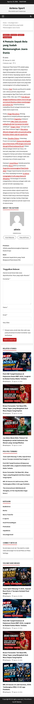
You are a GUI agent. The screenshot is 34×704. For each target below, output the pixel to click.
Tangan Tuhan (15, 127)
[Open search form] (30, 16)
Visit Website (9, 237)
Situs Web (6, 322)
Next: (14, 257)
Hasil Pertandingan (17, 369)
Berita (5, 510)
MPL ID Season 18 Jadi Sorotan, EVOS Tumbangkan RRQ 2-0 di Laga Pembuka (17, 686)
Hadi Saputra (7, 381)
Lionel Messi (13, 163)
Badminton (6, 35)
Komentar (6, 279)
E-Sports (6, 519)
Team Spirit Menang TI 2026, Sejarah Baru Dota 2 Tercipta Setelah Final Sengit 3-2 (17, 591)
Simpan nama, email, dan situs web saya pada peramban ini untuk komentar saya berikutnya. (18, 332)
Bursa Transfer (9, 401)
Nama (5, 307)
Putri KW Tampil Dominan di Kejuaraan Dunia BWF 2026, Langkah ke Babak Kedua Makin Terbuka (17, 376)
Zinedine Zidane (13, 138)
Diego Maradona (13, 114)
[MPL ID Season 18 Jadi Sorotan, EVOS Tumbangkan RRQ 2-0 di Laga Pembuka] (17, 672)
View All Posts (24, 237)
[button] (3, 16)
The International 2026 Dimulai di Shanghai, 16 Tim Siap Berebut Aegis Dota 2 (15, 490)
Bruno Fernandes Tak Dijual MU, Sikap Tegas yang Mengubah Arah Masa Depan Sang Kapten (15, 408)
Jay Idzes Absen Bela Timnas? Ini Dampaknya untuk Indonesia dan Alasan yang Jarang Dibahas (15, 440)
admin (6, 57)
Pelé (10, 89)
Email (5, 315)
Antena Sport (17, 8)
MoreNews (28, 699)
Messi (10, 165)
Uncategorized (7, 37)
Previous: (15, 248)
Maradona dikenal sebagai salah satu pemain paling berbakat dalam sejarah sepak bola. (17, 131)
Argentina (17, 119)
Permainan (14, 35)
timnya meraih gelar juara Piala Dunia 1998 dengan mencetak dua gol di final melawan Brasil (17, 143)
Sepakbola (21, 35)
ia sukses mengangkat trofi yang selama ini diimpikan (16, 175)
